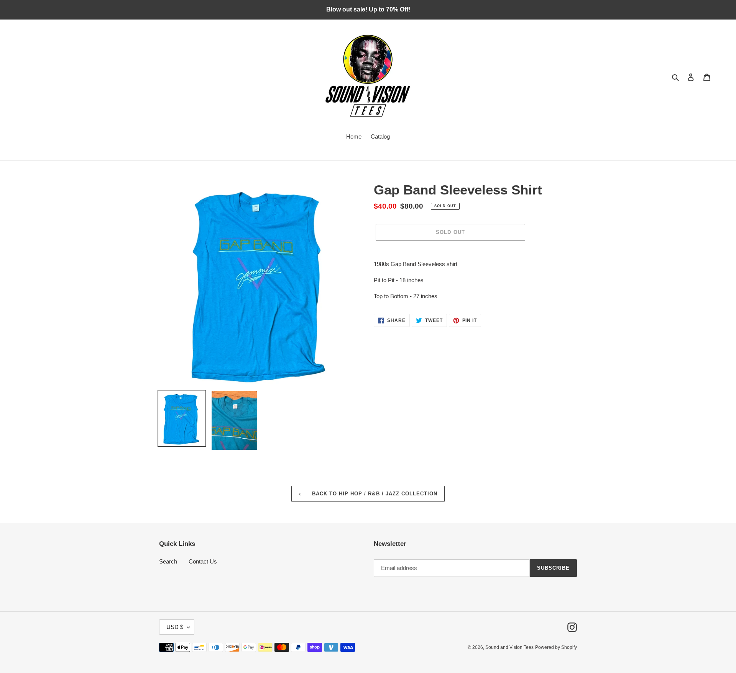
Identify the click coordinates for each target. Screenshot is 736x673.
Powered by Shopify (556, 647)
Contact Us (203, 561)
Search (168, 561)
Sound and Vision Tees (509, 647)
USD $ (174, 627)
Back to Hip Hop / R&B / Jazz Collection (374, 494)
